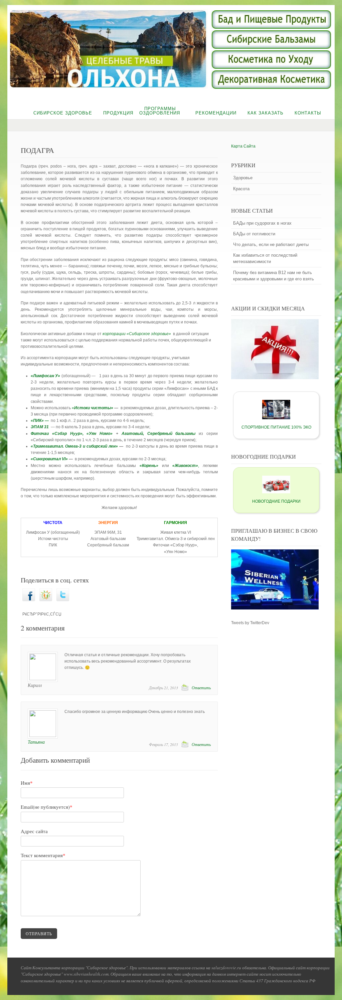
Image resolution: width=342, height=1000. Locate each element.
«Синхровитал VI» (49, 459)
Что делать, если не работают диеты (271, 244)
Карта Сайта (243, 146)
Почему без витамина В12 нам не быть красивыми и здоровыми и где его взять (273, 275)
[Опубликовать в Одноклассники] (45, 599)
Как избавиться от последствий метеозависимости (265, 258)
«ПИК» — (40, 420)
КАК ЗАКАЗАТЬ (265, 112)
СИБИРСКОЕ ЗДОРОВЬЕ (62, 112)
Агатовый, (133, 433)
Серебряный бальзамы (171, 433)
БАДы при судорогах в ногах (262, 223)
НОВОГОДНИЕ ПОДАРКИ (276, 501)
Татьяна (36, 742)
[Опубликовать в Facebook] (28, 599)
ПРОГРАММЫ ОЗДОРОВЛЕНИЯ (159, 110)
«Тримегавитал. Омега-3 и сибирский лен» (74, 446)
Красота (241, 188)
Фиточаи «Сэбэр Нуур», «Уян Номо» (72, 433)
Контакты (308, 112)
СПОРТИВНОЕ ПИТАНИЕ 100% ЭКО (276, 427)
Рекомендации (215, 112)
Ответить (201, 687)
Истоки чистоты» (93, 408)
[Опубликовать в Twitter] (62, 599)
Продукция (118, 112)
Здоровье (242, 177)
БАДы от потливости (254, 233)
